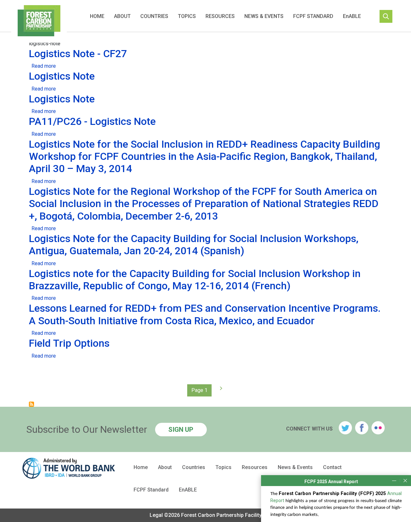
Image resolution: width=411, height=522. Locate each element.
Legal (156, 515)
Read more (43, 66)
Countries (154, 16)
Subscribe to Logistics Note (31, 404)
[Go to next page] (219, 388)
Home (97, 16)
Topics (187, 16)
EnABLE (352, 16)
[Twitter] (345, 427)
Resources (220, 16)
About (122, 16)
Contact (332, 467)
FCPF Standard (313, 16)
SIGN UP (180, 429)
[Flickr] (378, 427)
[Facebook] (361, 427)
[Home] (39, 21)
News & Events (264, 16)
